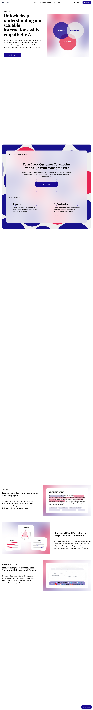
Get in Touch (87, 2)
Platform (36, 2)
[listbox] (77, 2)
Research (49, 2)
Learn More (46, 184)
